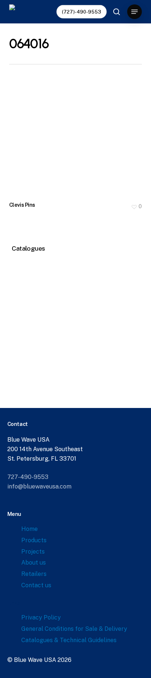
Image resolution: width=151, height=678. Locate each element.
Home (29, 528)
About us (33, 562)
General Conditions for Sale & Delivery (74, 628)
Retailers (34, 573)
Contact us (36, 585)
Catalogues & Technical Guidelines (69, 640)
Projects (33, 551)
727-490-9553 (27, 476)
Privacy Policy (41, 617)
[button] (134, 11)
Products (34, 540)
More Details (77, 133)
